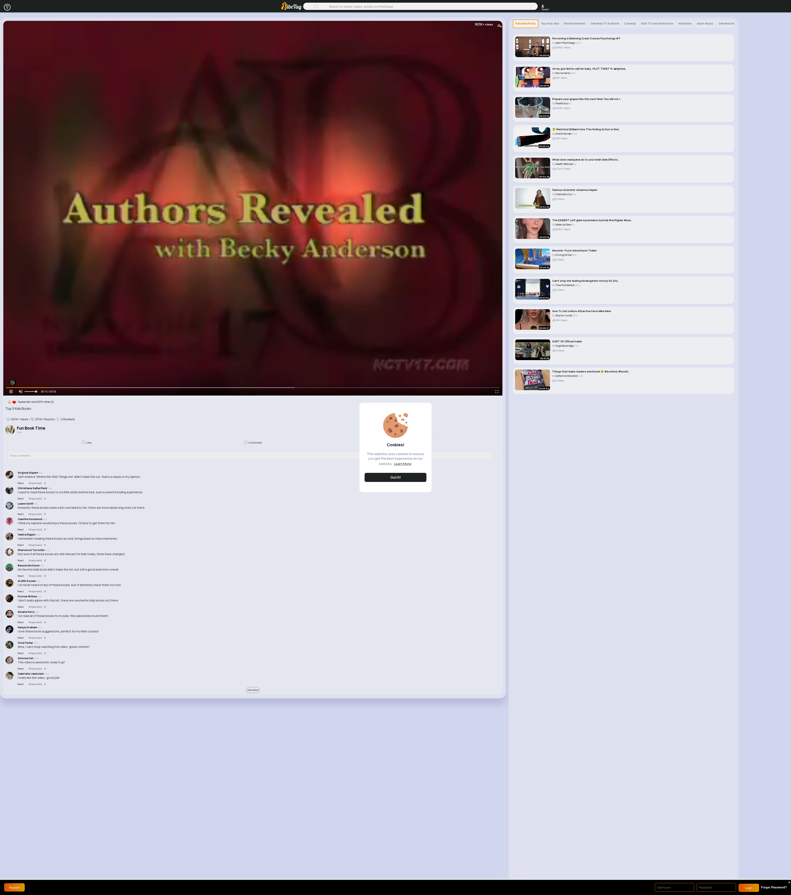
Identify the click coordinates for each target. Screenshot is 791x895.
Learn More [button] (402, 464)
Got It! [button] (395, 477)
